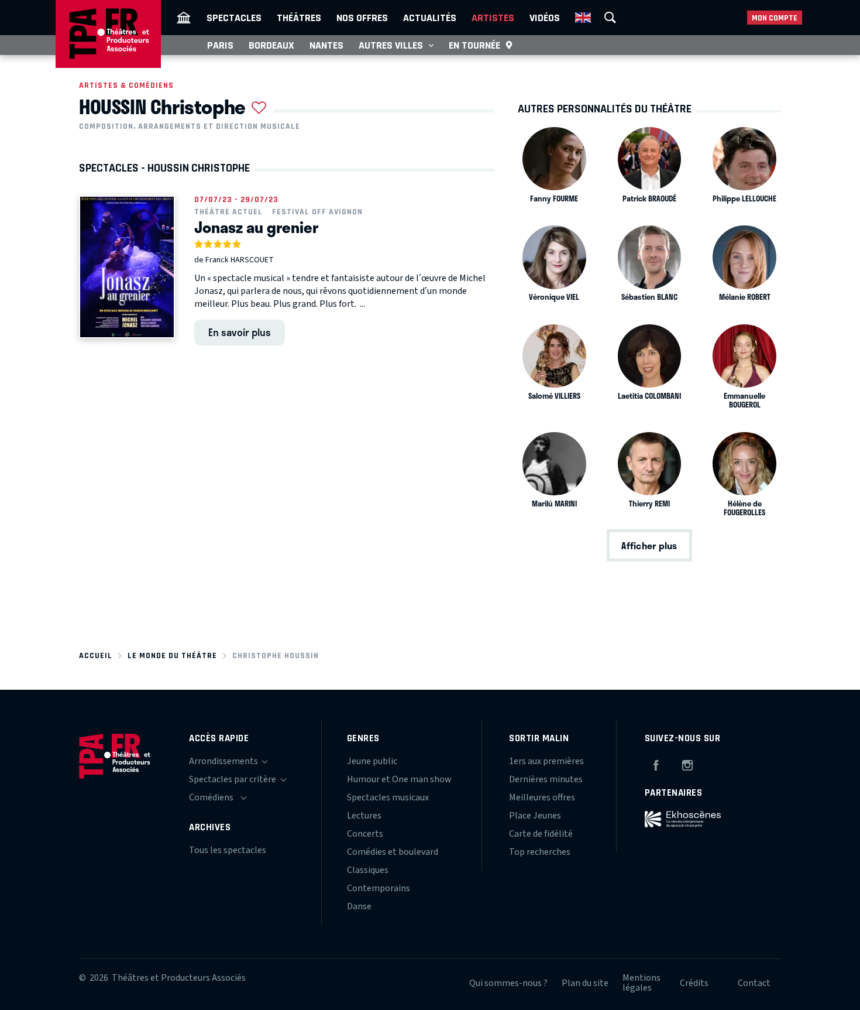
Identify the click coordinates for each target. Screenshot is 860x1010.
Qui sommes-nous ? (508, 983)
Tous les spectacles (227, 850)
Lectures (364, 815)
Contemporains (378, 888)
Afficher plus (649, 545)
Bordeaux (271, 45)
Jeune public (372, 761)
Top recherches (539, 851)
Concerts (365, 833)
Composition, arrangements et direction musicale (189, 126)
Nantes (326, 45)
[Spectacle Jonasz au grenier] (127, 267)
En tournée (474, 45)
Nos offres (362, 17)
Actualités (429, 17)
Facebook (656, 763)
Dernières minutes (546, 779)
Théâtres (299, 17)
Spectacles (234, 17)
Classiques (367, 870)
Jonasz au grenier (256, 227)
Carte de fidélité (541, 833)
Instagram (687, 763)
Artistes (493, 17)
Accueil (95, 655)
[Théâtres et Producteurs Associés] (183, 17)
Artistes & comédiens (126, 85)
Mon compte (774, 17)
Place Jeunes (535, 815)
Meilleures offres (542, 797)
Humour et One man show (399, 779)
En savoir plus (239, 332)
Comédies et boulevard (392, 851)
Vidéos (544, 17)
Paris (220, 45)
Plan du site (585, 983)
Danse (359, 906)
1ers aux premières (546, 761)
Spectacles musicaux (388, 797)
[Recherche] (610, 17)
